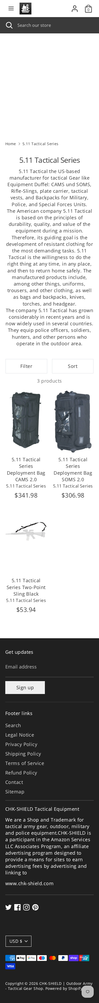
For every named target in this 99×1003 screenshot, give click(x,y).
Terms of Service (24, 763)
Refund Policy (21, 772)
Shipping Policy (23, 754)
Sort (72, 366)
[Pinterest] (35, 907)
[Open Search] (8, 25)
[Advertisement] (49, 85)
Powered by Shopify (63, 988)
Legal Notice (19, 735)
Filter (26, 366)
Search (13, 725)
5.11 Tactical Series (40, 143)
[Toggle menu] (11, 8)
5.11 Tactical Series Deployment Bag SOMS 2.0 (73, 469)
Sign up (25, 687)
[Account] (74, 6)
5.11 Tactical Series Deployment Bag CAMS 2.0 (26, 469)
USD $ (16, 941)
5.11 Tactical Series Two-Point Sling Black (26, 587)
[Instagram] (26, 907)
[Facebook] (17, 907)
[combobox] (54, 25)
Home (10, 143)
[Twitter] (8, 907)
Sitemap (14, 791)
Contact (14, 782)
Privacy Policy (21, 744)
